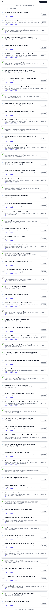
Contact (25, 609)
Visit (6, 16)
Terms (19, 609)
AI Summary (11, 16)
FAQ (22, 609)
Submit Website (43, 1)
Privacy (16, 609)
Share (16, 16)
